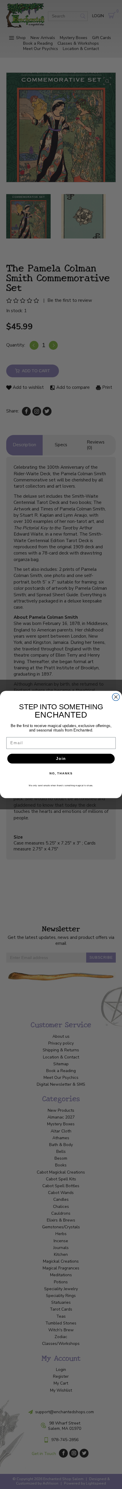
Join (61, 758)
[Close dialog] (116, 697)
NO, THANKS (61, 773)
